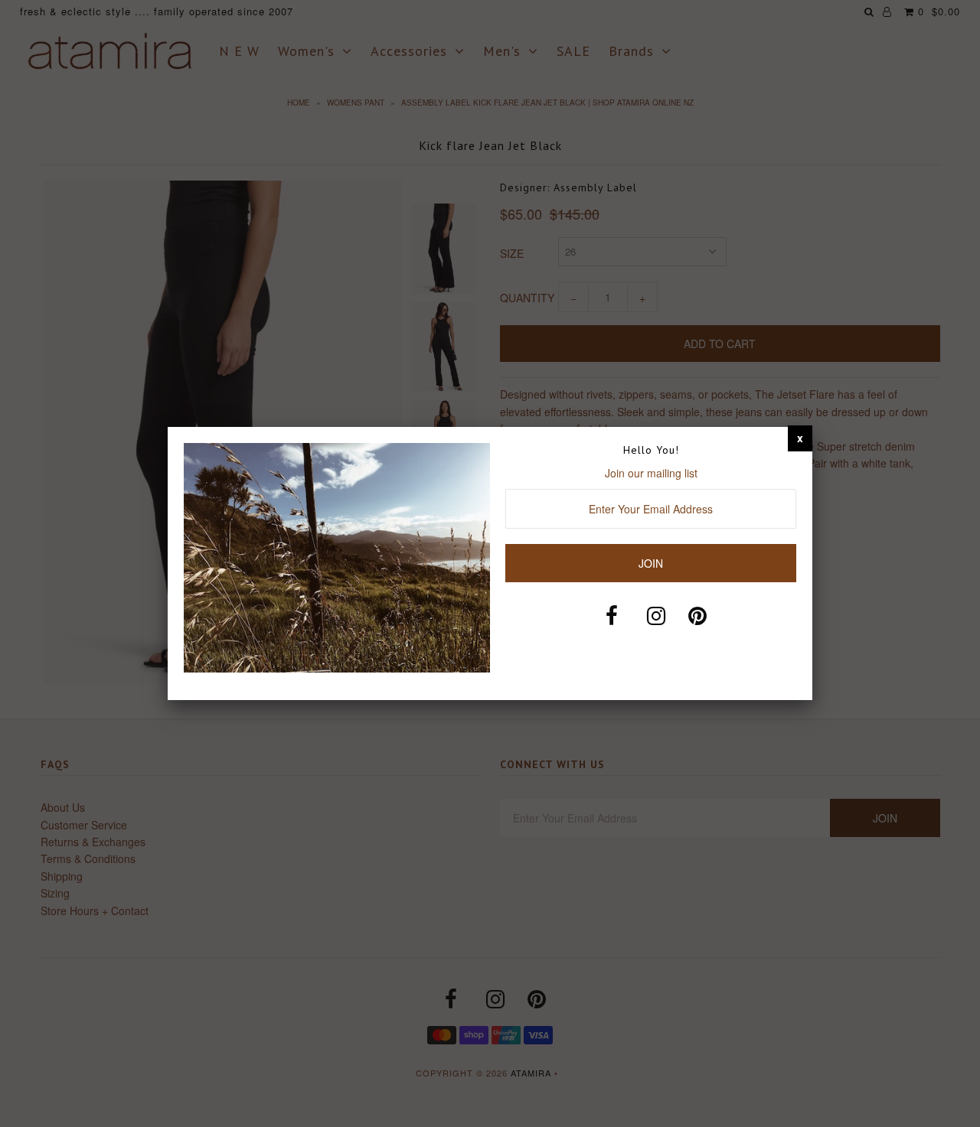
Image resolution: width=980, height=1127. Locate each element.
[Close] (800, 437)
